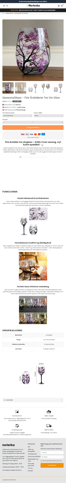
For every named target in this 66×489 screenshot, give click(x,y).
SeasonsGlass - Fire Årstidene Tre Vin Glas (17, 13)
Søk (29, 447)
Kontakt (30, 471)
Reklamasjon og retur (33, 460)
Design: (38, 113)
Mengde (5, 119)
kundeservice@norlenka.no (12, 470)
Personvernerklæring (34, 456)
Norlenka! (13, 479)
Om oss (30, 468)
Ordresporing (32, 454)
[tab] (33, 400)
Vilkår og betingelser (31, 450)
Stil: (8, 113)
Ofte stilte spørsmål (31, 464)
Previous (4, 50)
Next (61, 50)
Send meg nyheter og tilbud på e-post (52, 460)
